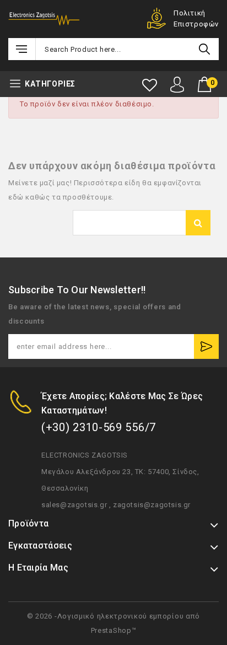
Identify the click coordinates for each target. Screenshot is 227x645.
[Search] (204, 49)
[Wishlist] (150, 85)
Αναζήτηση (198, 222)
